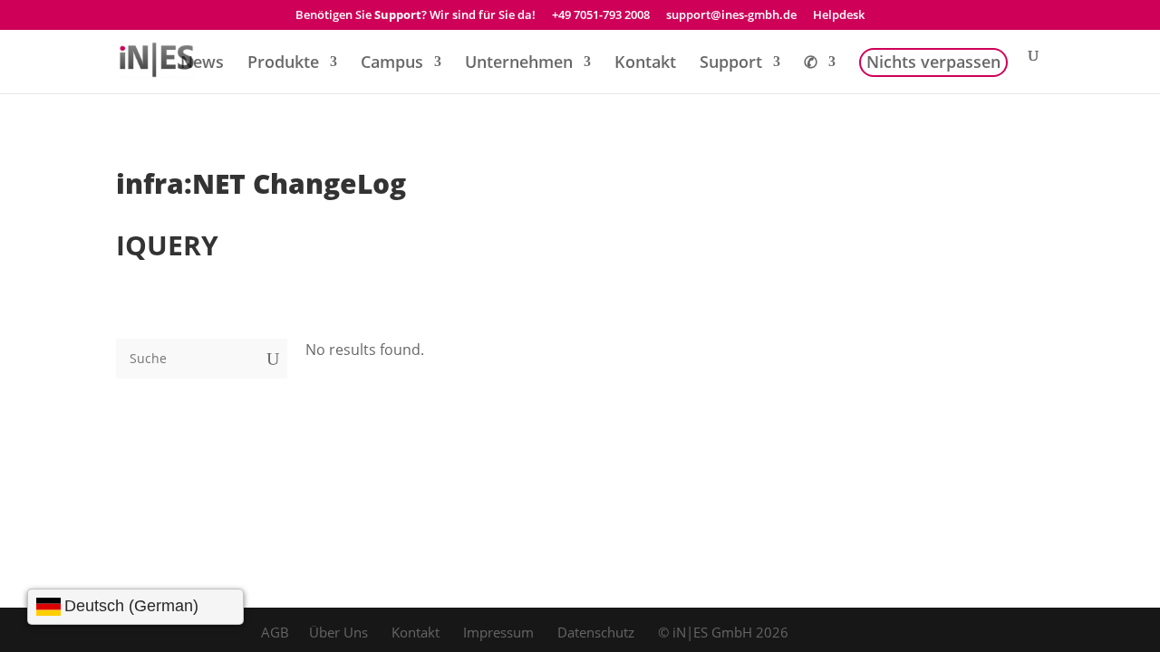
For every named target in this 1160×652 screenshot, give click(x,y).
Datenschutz (595, 632)
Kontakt (645, 63)
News (202, 63)
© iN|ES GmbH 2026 (723, 632)
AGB (275, 632)
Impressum (498, 632)
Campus (392, 63)
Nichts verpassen (933, 63)
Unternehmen (519, 63)
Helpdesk (839, 16)
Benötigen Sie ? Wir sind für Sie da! (415, 16)
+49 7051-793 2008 (601, 16)
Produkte (283, 63)
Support (731, 63)
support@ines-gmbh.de (731, 16)
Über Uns (338, 632)
